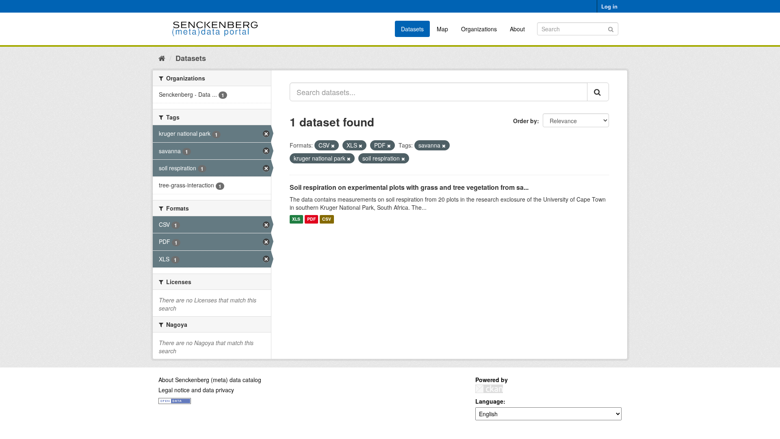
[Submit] (610, 28)
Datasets (412, 29)
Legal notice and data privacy (196, 390)
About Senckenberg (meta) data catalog (209, 380)
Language (489, 401)
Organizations (479, 29)
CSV (326, 219)
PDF (311, 219)
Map (442, 29)
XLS (296, 219)
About (517, 29)
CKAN (489, 389)
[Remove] (333, 145)
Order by (525, 121)
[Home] (161, 57)
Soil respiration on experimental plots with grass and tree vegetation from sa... (409, 187)
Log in (609, 6)
